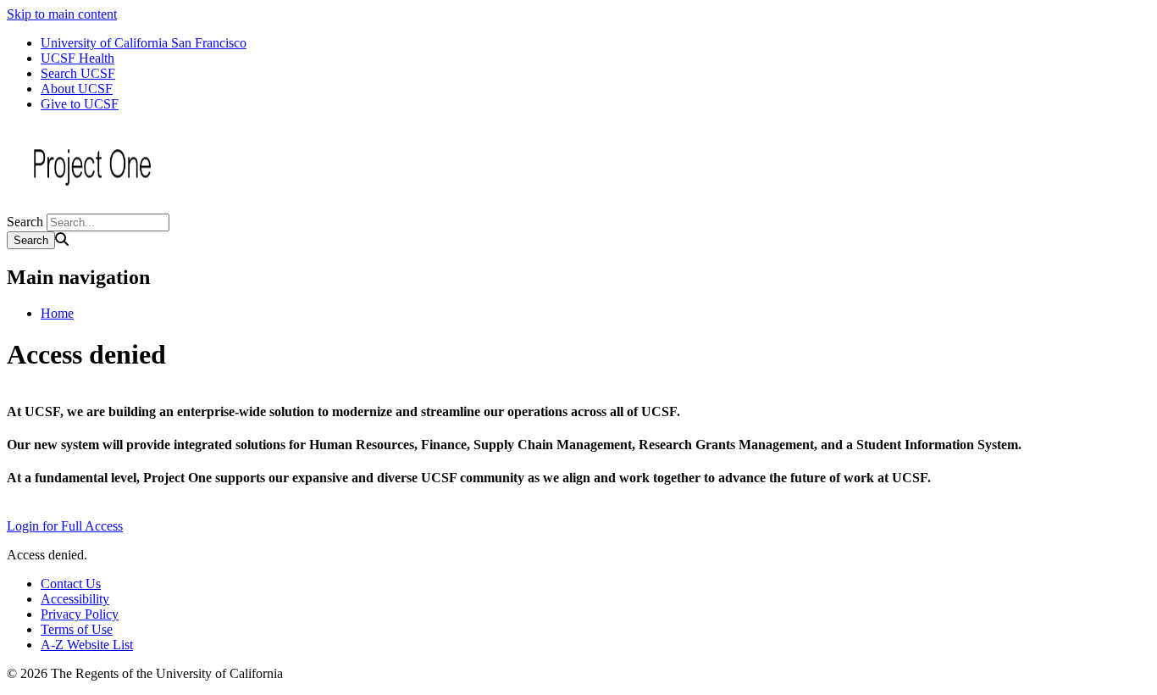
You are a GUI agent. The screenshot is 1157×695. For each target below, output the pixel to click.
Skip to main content (62, 14)
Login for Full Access (65, 526)
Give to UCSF (80, 104)
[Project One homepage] (91, 205)
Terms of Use (77, 629)
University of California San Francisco (143, 43)
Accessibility (75, 599)
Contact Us (71, 583)
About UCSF (77, 88)
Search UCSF (78, 73)
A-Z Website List (87, 644)
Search (25, 221)
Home (57, 313)
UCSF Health (77, 58)
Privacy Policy (80, 614)
